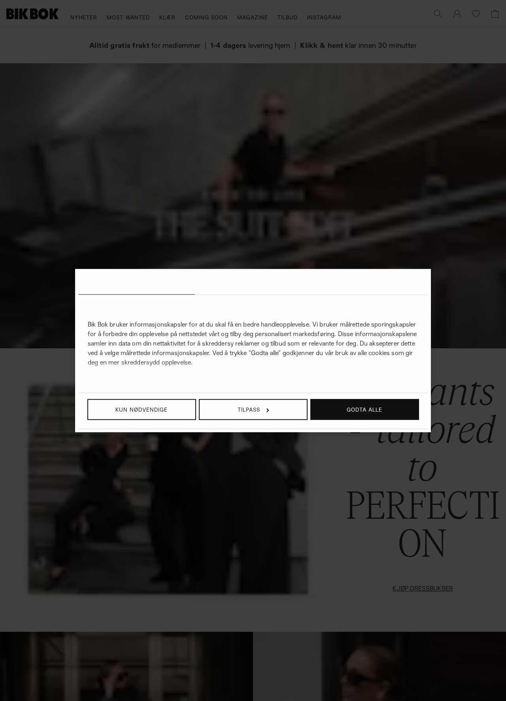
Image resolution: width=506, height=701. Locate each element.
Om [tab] (369, 283)
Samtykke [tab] (136, 283)
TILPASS (249, 409)
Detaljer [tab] (253, 283)
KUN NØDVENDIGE (141, 409)
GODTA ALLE (364, 409)
